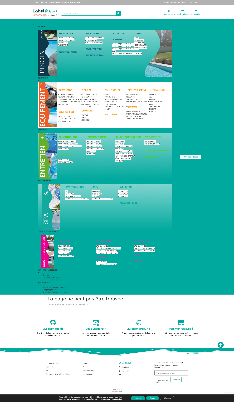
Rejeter (152, 398)
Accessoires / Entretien (156, 150)
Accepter (138, 398)
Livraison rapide (53, 329)
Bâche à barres (104, 241)
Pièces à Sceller (112, 90)
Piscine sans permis (68, 52)
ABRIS (137, 255)
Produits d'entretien (97, 137)
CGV (158, 382)
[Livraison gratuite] (138, 322)
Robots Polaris (66, 155)
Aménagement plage (95, 55)
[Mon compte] (169, 11)
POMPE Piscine (65, 90)
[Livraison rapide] (53, 322)
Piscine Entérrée (93, 33)
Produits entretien (128, 203)
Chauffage (132, 107)
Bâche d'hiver (103, 257)
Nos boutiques (183, 14)
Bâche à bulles (142, 241)
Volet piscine (64, 241)
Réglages (167, 398)
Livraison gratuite (138, 329)
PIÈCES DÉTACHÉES (113, 114)
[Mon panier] (196, 11)
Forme (138, 33)
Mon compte (169, 14)
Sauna (95, 187)
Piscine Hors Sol (66, 33)
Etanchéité (87, 111)
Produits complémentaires (128, 137)
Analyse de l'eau (152, 156)
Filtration (86, 90)
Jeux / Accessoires (159, 90)
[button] (102, 23)
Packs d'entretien (153, 137)
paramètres (118, 399)
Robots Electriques (68, 137)
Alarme (138, 261)
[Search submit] (118, 13)
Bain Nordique (126, 187)
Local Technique (66, 112)
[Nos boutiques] (183, 11)
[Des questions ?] (95, 322)
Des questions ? (96, 329)
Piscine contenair (94, 49)
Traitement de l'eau (137, 90)
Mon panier (195, 14)
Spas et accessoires (75, 187)
